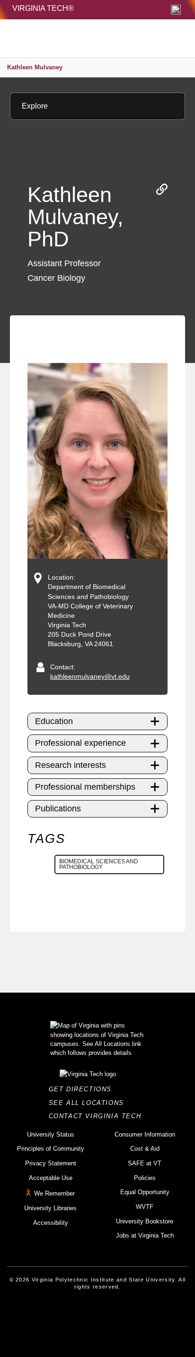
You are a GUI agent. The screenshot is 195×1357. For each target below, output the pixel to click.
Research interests (70, 765)
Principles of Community (50, 1148)
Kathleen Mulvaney (34, 67)
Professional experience (80, 743)
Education (54, 721)
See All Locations (89, 1102)
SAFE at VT (144, 1163)
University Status (50, 1134)
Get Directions (83, 1089)
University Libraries (50, 1208)
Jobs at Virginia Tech (145, 1235)
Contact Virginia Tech (98, 1116)
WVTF (144, 1206)
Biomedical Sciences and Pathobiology (98, 864)
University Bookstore (144, 1221)
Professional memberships (85, 787)
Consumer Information (145, 1134)
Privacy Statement (50, 1163)
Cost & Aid (145, 1148)
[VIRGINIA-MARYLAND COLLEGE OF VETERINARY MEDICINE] (76, 38)
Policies (145, 1177)
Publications (58, 808)
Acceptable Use (50, 1177)
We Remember (54, 1193)
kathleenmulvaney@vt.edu (90, 676)
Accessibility (50, 1222)
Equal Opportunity (144, 1192)
